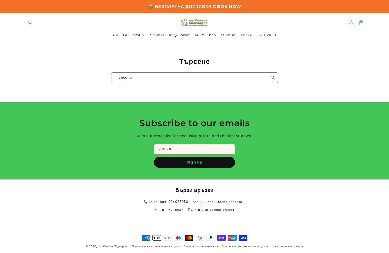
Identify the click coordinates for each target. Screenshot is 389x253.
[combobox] (194, 78)
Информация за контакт (287, 246)
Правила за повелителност (201, 246)
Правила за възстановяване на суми (155, 246)
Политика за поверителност (211, 209)
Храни (198, 201)
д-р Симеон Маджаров (113, 246)
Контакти (176, 209)
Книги (159, 209)
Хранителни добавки (224, 201)
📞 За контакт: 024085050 (166, 201)
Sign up (194, 162)
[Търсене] (273, 78)
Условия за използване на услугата (245, 246)
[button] (31, 23)
